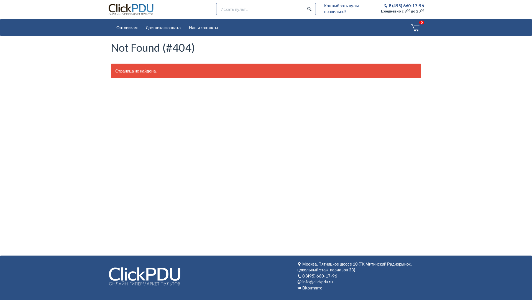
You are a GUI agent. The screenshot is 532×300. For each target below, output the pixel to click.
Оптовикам (126, 27)
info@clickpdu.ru (317, 281)
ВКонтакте (312, 287)
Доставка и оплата (163, 27)
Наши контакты (203, 27)
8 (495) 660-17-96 (406, 5)
